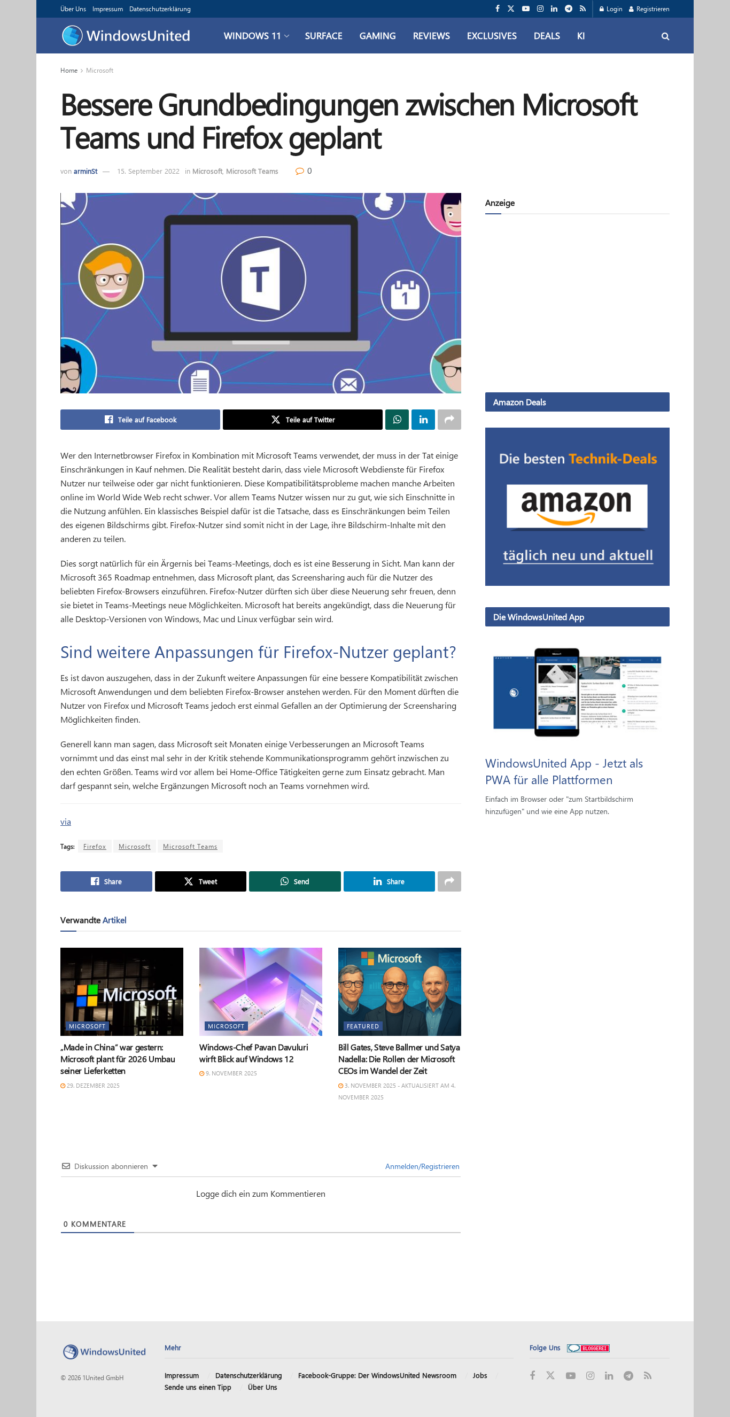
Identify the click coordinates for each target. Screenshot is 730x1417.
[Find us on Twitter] (511, 9)
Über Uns (73, 8)
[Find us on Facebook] (497, 9)
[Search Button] (666, 35)
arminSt (85, 170)
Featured (363, 1026)
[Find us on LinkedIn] (554, 9)
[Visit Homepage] (128, 36)
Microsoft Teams (252, 170)
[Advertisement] (577, 305)
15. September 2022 (148, 170)
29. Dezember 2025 (92, 1085)
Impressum (107, 8)
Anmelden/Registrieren (421, 1166)
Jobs (480, 1375)
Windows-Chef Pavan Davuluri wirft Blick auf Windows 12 (253, 1052)
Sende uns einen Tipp (198, 1386)
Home (68, 70)
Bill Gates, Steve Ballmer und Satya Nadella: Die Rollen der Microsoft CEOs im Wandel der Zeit (399, 1059)
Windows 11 (252, 35)
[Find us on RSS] (583, 9)
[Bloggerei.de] (588, 1347)
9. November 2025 (230, 1073)
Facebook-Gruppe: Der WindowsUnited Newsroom (377, 1375)
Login (614, 8)
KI (581, 35)
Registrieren (652, 8)
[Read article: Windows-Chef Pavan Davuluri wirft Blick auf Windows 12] (260, 991)
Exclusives (492, 35)
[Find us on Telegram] (568, 9)
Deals (547, 35)
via (65, 821)
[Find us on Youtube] (526, 9)
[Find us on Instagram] (540, 9)
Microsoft (99, 70)
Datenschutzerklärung (160, 8)
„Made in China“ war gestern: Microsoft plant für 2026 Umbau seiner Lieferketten (117, 1059)
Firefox (94, 846)
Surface (324, 35)
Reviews (431, 35)
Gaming (378, 35)
